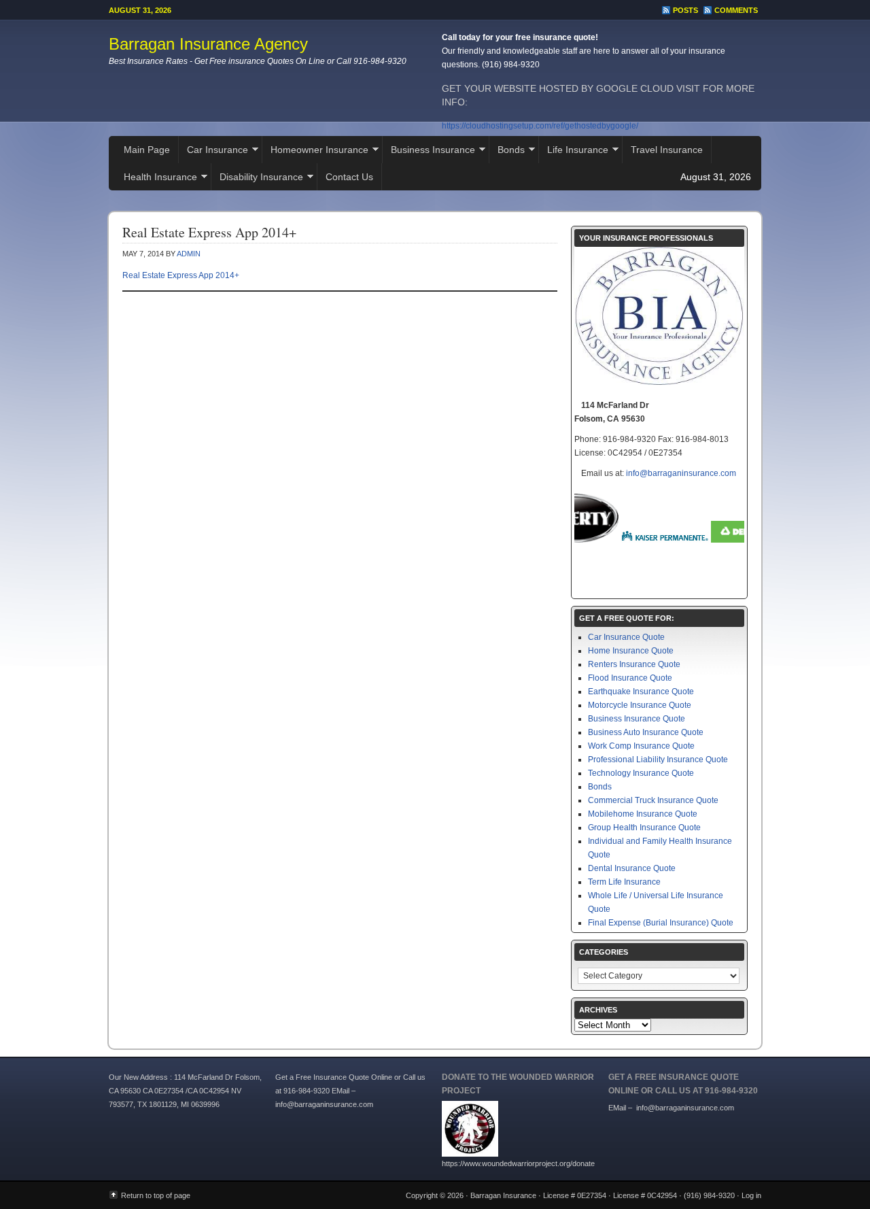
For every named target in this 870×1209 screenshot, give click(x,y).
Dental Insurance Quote (632, 868)
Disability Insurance (257, 178)
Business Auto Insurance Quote (645, 732)
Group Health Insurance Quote (644, 827)
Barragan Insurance (503, 1195)
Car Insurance (213, 151)
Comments (736, 10)
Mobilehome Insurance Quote (642, 814)
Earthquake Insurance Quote (641, 691)
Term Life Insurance (624, 882)
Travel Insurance (667, 149)
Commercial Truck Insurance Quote (653, 800)
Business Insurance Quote (636, 718)
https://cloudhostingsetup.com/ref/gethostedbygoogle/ (540, 126)
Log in (751, 1195)
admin (189, 254)
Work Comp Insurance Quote (641, 746)
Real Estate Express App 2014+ (180, 275)
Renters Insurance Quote (634, 664)
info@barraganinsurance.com (681, 473)
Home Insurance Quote (631, 650)
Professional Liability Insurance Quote (658, 759)
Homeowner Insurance (315, 151)
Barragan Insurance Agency (208, 44)
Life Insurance (573, 151)
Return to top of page (155, 1195)
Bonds (507, 151)
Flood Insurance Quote (630, 678)
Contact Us (349, 176)
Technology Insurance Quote (641, 773)
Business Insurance (429, 151)
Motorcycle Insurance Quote (639, 705)
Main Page (147, 149)
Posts (685, 10)
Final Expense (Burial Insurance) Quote (660, 922)
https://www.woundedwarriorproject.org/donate (518, 1163)
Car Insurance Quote (626, 637)
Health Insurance (156, 178)
